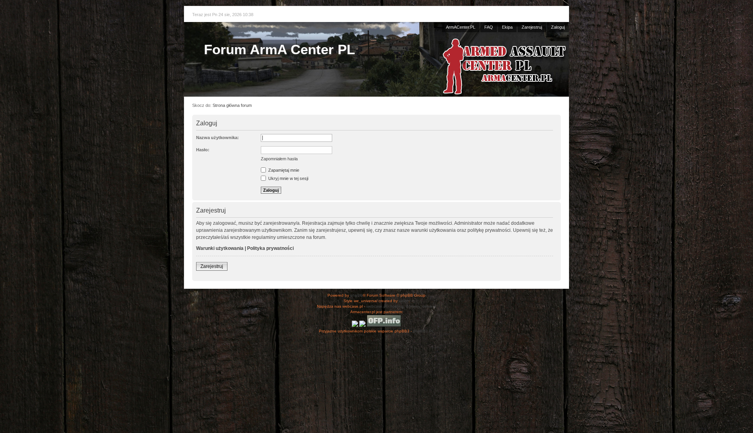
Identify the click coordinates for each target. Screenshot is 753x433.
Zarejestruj (532, 27)
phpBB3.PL (423, 331)
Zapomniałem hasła (279, 158)
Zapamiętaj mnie (283, 170)
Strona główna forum (232, 105)
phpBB (356, 295)
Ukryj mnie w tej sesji (287, 178)
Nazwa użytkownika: (217, 137)
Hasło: (202, 149)
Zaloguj (558, 27)
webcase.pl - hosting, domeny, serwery (401, 306)
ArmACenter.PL (460, 27)
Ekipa (507, 27)
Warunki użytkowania (220, 248)
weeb (404, 301)
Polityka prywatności (270, 248)
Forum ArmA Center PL (279, 49)
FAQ (488, 27)
